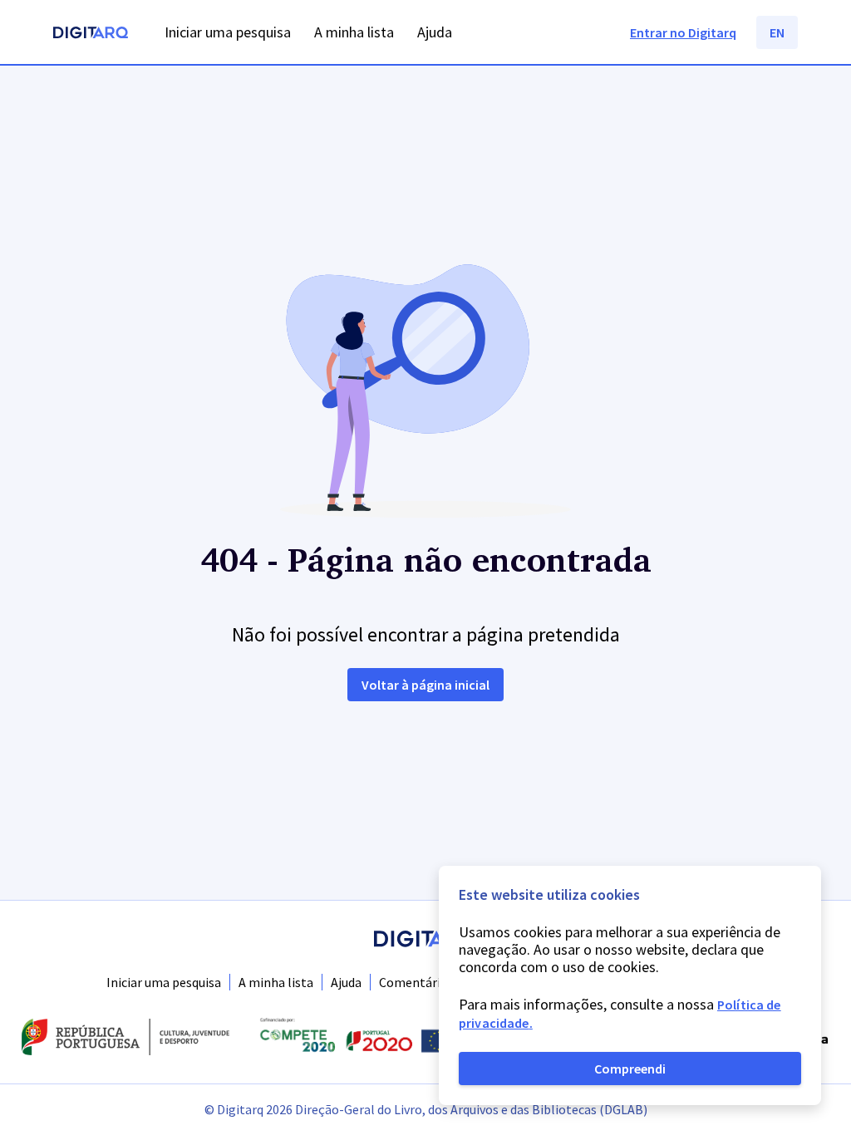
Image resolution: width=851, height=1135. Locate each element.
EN (777, 32)
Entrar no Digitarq (683, 32)
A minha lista (276, 982)
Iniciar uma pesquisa (163, 982)
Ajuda (346, 982)
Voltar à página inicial (425, 684)
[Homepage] (90, 34)
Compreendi (630, 1068)
